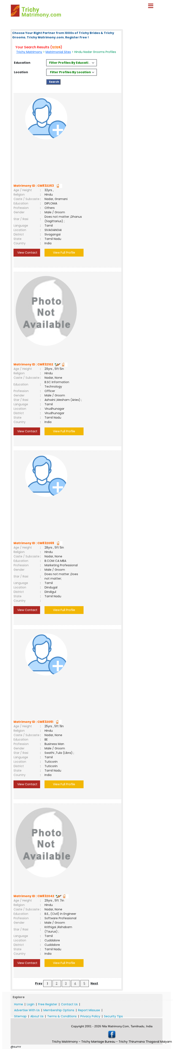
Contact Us (69, 1004)
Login (30, 1004)
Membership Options (58, 1010)
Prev (38, 983)
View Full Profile (64, 252)
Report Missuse (89, 1010)
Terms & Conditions (62, 1016)
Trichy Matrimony (29, 52)
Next (94, 983)
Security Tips (113, 1016)
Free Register (47, 1004)
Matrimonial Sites (58, 52)
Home (18, 1004)
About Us (36, 1016)
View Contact (26, 252)
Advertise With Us (27, 1010)
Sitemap (20, 1016)
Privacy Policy (90, 1016)
